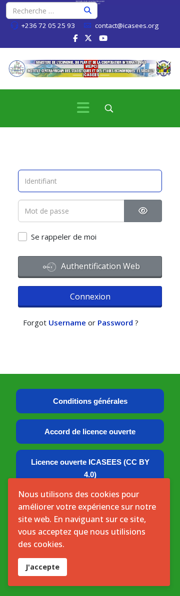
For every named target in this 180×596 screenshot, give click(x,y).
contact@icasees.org (126, 25)
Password (115, 322)
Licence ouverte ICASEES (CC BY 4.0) (90, 468)
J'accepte (43, 567)
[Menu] (83, 108)
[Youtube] (103, 38)
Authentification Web (99, 266)
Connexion (90, 296)
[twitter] (88, 38)
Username (67, 322)
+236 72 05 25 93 (48, 25)
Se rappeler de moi (63, 237)
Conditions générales (90, 401)
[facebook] (75, 38)
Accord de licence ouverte (90, 431)
